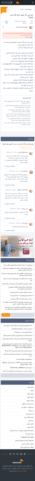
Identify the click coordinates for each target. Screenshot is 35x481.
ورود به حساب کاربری (26, 147)
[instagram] (10, 454)
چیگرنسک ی (24, 223)
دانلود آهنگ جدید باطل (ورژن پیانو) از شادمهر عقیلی (17, 335)
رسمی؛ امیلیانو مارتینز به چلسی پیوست (21, 292)
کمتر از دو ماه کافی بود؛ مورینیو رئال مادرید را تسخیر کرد (17, 279)
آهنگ (32, 391)
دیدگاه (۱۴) (6, 22)
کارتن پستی (30, 427)
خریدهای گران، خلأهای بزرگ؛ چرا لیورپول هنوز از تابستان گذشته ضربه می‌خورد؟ (17, 274)
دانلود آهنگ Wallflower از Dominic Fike (21, 368)
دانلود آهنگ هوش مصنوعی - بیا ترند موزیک (22, 430)
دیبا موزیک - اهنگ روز (28, 407)
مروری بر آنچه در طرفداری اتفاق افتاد (22, 329)
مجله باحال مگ (29, 434)
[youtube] (17, 454)
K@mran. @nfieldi (23, 190)
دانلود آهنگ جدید (29, 417)
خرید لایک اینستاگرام (28, 404)
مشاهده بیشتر (24, 162)
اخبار (22, 9)
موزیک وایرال (30, 401)
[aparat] (25, 454)
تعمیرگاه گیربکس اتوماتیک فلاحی (24, 440)
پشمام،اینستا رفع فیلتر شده (24, 359)
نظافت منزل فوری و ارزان (27, 447)
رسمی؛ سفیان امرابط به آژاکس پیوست (21, 299)
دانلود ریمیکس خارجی (28, 444)
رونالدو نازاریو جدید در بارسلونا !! (23, 332)
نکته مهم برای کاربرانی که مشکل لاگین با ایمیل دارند (18, 325)
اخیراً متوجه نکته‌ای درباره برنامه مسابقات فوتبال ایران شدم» (17, 339)
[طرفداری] (19, 2)
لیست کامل (6, 315)
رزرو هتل (31, 411)
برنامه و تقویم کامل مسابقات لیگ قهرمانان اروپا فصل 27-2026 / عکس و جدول (17, 269)
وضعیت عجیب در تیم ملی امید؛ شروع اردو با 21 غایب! (17, 371)
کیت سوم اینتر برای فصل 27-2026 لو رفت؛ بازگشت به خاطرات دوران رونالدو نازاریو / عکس (17, 303)
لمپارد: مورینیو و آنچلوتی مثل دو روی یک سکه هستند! (17, 284)
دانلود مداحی (30, 424)
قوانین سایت (28, 37)
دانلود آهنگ (30, 387)
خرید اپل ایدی (30, 414)
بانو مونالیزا (25, 209)
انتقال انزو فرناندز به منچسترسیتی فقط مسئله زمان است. (18, 355)
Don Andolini (24, 171)
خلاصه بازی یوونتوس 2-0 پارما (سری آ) (21, 295)
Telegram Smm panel (27, 437)
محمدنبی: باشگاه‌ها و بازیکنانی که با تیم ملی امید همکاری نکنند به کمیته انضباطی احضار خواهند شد (18, 308)
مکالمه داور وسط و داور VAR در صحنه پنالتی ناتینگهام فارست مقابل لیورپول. (17, 363)
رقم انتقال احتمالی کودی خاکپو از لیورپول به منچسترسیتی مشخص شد (20, 288)
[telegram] (14, 454)
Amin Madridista (23, 152)
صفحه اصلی (28, 9)
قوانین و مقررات (21, 471)
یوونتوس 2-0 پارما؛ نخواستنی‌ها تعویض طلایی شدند (17, 265)
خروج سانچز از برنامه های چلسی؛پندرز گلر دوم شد (18, 351)
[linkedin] (21, 454)
